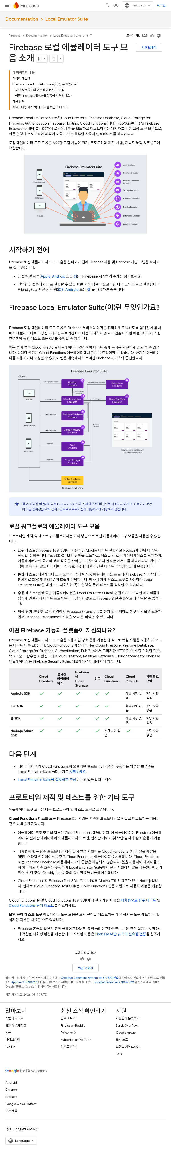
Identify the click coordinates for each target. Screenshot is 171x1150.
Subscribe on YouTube (76, 1040)
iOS (61, 290)
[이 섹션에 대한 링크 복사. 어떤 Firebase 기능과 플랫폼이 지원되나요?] (119, 631)
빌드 (89, 36)
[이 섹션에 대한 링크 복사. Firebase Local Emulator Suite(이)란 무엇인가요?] (13, 316)
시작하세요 (77, 772)
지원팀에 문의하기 (128, 1018)
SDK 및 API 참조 (15, 1025)
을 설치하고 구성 (47, 780)
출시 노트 (122, 1040)
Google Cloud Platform (21, 1104)
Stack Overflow (127, 1025)
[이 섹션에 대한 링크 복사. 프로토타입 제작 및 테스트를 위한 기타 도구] (138, 798)
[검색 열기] (107, 5)
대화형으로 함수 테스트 (138, 900)
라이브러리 (12, 1040)
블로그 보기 (68, 1018)
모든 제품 (11, 1111)
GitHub (10, 1047)
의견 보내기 (149, 48)
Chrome (11, 1090)
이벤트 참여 (68, 1047)
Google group (126, 1033)
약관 (8, 1129)
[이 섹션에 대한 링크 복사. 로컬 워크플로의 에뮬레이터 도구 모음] (104, 527)
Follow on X (68, 1033)
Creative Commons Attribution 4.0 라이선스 (90, 978)
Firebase (14, 36)
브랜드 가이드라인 (128, 1047)
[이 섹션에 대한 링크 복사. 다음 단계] (40, 755)
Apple (45, 276)
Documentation (21, 19)
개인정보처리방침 (27, 1129)
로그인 (161, 5)
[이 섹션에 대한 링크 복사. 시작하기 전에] (53, 250)
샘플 (8, 1033)
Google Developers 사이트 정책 (114, 982)
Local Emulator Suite (66, 19)
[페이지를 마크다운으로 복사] (54, 58)
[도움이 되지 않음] (158, 35)
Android (58, 276)
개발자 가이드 (14, 1018)
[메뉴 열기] (7, 5)
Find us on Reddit (73, 1025)
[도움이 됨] (152, 35)
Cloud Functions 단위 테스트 (31, 906)
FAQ (119, 1054)
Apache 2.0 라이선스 (24, 982)
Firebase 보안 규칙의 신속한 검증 (120, 934)
